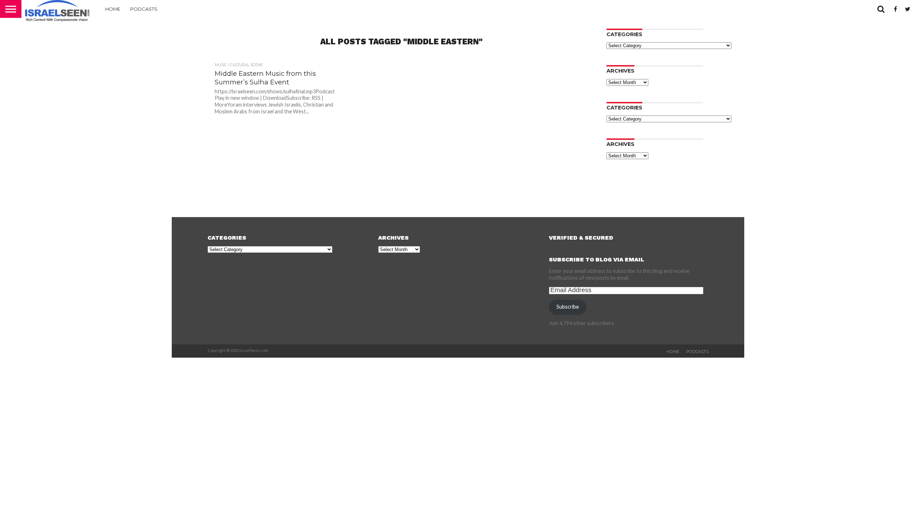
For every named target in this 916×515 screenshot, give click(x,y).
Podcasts (143, 9)
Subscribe (567, 307)
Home (112, 9)
